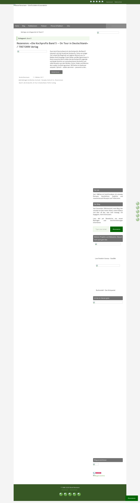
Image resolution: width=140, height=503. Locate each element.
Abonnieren (116, 229)
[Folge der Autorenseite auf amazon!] (99, 2)
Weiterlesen (55, 72)
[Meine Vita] (91, 2)
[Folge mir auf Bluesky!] (94, 2)
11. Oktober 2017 (38, 77)
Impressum (109, 2)
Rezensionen (59, 80)
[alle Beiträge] (23, 80)
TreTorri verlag (51, 83)
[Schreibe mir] (102, 2)
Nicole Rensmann (24, 77)
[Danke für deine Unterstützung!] (97, 2)
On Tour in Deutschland (39, 83)
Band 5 (21, 83)
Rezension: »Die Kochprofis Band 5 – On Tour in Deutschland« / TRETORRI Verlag (52, 45)
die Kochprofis (28, 83)
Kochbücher (31, 80)
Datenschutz (118, 2)
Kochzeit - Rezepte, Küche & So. (44, 80)
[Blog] (99, 476)
